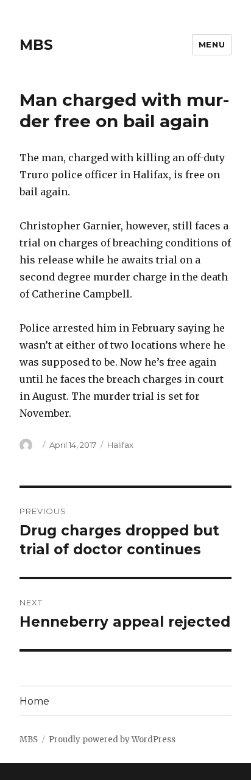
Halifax (120, 445)
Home (34, 701)
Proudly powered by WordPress (112, 739)
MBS (36, 45)
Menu (212, 44)
